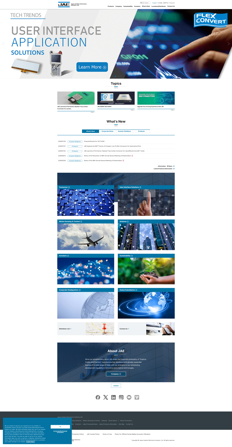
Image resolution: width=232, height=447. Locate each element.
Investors (78, 424)
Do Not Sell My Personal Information (60, 431)
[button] (3, 44)
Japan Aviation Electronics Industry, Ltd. (70, 417)
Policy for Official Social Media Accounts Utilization (132, 434)
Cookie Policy (30, 441)
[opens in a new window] (98, 396)
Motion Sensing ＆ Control (91, 420)
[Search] (141, 2)
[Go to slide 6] (120, 76)
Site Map (121, 424)
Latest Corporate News (90, 424)
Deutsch (172, 3)
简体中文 (165, 3)
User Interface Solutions (73, 420)
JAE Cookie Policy (93, 434)
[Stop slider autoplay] (207, 75)
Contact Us (129, 424)
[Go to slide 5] (118, 76)
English (154, 3)
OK (60, 426)
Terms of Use (107, 434)
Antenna (104, 420)
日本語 (160, 3)
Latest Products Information (108, 424)
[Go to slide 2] (113, 76)
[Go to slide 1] (111, 76)
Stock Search (113, 420)
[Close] (69, 421)
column (116, 386)
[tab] (90, 131)
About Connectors (126, 420)
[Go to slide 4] (116, 76)
